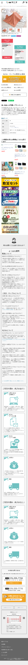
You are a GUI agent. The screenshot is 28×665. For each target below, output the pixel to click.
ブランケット (14, 6)
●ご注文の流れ (4, 84)
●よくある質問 (17, 90)
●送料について (4, 90)
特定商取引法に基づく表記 (7, 649)
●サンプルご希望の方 (6, 87)
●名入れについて (18, 84)
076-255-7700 (14, 578)
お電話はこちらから (14, 582)
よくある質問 (4, 652)
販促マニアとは (4, 641)
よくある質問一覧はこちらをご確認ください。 (13, 380)
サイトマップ (4, 655)
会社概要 (3, 644)
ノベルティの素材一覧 (14, 127)
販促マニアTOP (2, 6)
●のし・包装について (19, 87)
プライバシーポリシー (6, 647)
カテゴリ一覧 (8, 6)
